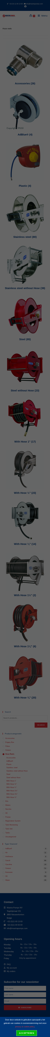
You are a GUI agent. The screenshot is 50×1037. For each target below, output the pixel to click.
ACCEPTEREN (26, 1033)
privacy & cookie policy (24, 1026)
